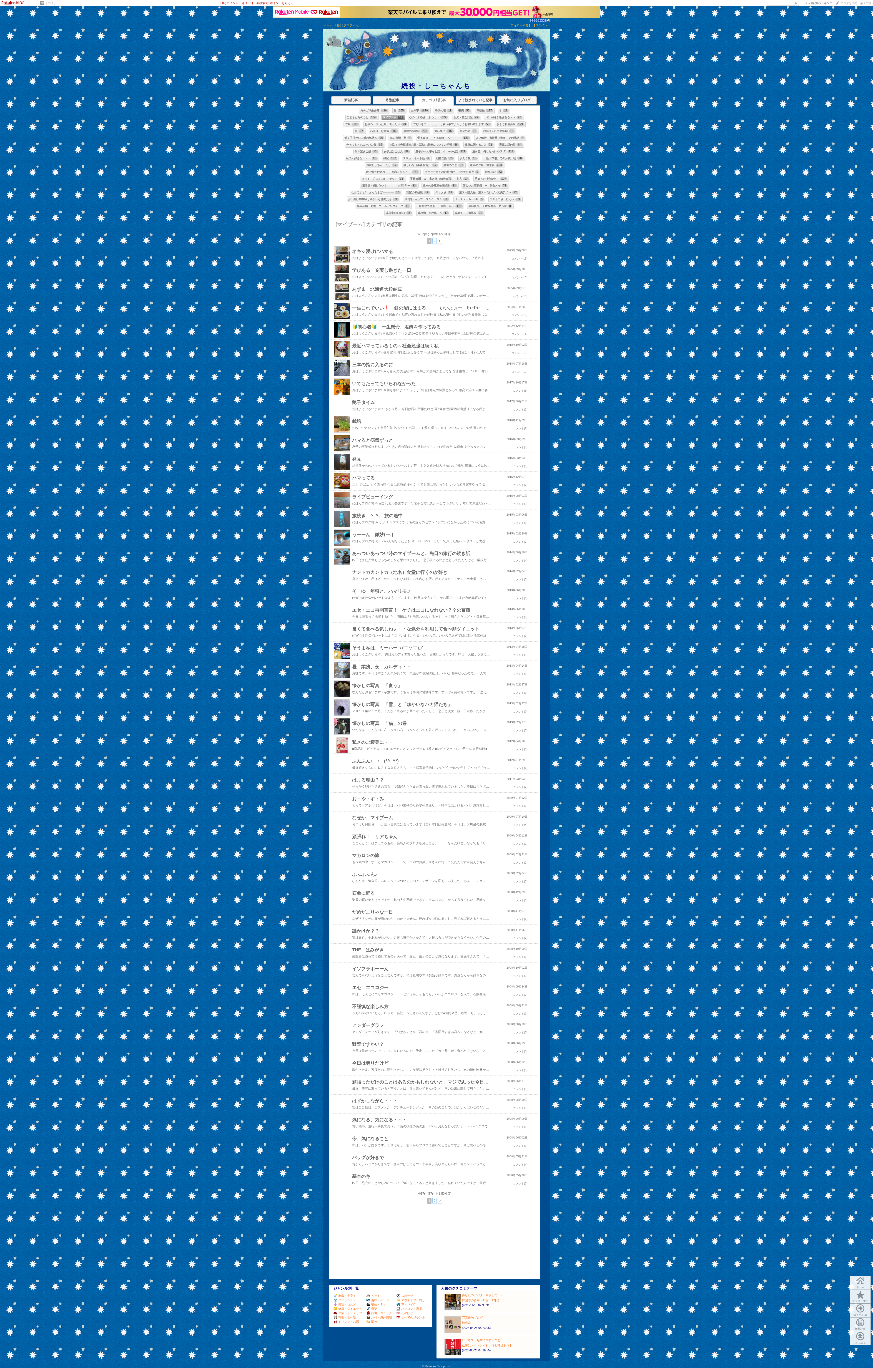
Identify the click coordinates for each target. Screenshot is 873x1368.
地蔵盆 (466, 1323)
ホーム (328, 25)
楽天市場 (865, 3)
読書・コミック (381, 1313)
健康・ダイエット (350, 1308)
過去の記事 (860, 1315)
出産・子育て (347, 1295)
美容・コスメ (347, 1304)
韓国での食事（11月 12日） (481, 1300)
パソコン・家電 (411, 1308)
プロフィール (352, 25)
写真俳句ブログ (472, 1317)
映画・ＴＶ (378, 1304)
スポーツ (407, 1295)
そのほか (50, 3)
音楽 (374, 1308)
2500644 (538, 20)
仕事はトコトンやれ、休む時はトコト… (488, 1345)
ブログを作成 (848, 3)
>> (818, 3)
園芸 (374, 1321)
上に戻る (860, 1342)
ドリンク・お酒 (348, 1321)
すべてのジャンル (413, 1317)
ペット (375, 1295)
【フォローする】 (520, 25)
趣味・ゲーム (380, 1300)
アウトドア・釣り (413, 1300)
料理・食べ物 (347, 1317)
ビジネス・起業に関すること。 (482, 1340)
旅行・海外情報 (381, 1317)
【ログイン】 (541, 25)
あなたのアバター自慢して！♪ (482, 1295)
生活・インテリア (350, 1313)
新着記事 (860, 1328)
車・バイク (408, 1304)
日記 (338, 25)
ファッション (347, 1300)
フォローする (860, 1301)
